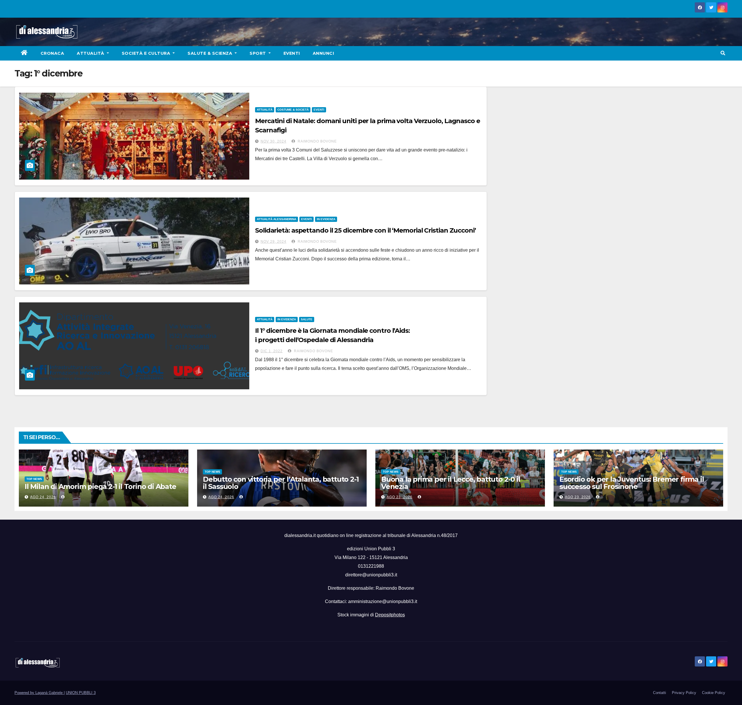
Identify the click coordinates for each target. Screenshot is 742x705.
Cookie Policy (713, 693)
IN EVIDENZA (326, 219)
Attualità (91, 53)
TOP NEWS (34, 479)
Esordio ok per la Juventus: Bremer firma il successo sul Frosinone (631, 483)
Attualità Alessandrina (276, 219)
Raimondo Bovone (317, 141)
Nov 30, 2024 (273, 141)
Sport (258, 53)
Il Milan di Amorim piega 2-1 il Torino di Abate (100, 486)
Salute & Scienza (211, 53)
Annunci (323, 53)
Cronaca (52, 53)
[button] (723, 53)
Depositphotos (390, 614)
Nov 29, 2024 (273, 242)
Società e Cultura (147, 53)
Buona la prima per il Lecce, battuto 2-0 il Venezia (450, 483)
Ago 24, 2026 (43, 497)
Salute (306, 319)
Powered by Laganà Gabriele (39, 693)
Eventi (291, 53)
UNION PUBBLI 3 (81, 693)
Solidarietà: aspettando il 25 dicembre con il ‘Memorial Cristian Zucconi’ (365, 230)
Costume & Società (293, 109)
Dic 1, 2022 (272, 351)
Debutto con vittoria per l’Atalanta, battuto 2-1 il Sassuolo (281, 483)
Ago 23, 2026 (399, 497)
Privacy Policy (684, 693)
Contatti (659, 693)
